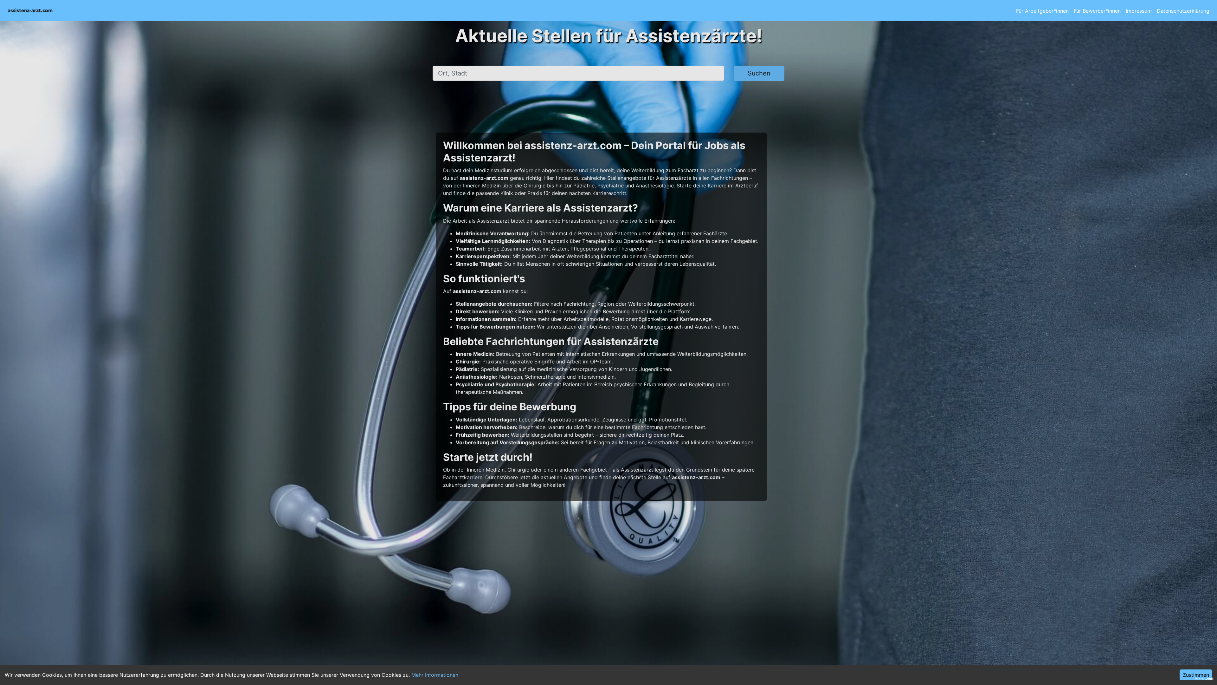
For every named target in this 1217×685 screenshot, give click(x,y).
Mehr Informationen (434, 675)
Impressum (1139, 11)
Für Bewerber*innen (1097, 11)
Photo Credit (1204, 679)
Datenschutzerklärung (1183, 11)
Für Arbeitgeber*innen (1042, 11)
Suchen (759, 73)
